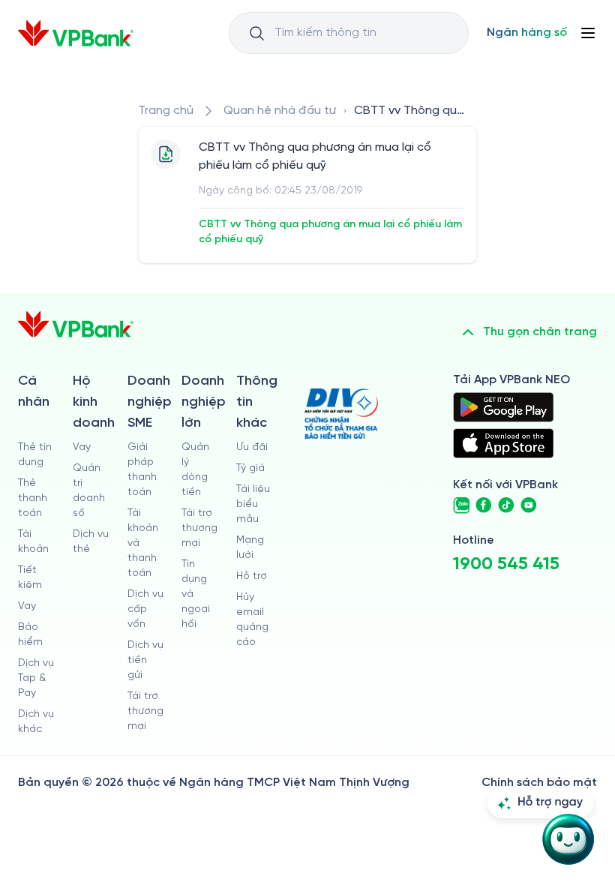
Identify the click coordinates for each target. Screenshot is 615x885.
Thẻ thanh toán (32, 498)
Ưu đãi (252, 447)
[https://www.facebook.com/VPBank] (484, 505)
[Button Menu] (588, 33)
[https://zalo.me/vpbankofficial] (461, 505)
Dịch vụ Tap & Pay (36, 678)
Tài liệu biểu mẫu (253, 504)
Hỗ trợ (251, 576)
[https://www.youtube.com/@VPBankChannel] (528, 505)
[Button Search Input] (257, 33)
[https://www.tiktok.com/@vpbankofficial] (506, 505)
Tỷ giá (250, 468)
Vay (27, 606)
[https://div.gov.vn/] (341, 413)
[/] (76, 33)
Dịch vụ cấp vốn (146, 609)
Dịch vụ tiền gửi (146, 660)
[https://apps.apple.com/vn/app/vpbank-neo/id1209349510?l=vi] (503, 443)
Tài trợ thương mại (146, 711)
